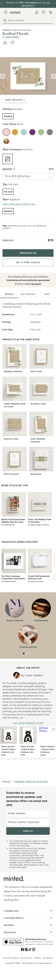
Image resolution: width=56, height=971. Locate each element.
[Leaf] (41, 132)
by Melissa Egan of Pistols (38, 524)
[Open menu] (5, 12)
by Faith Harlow (8, 524)
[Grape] (32, 132)
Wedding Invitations (13, 371)
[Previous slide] (2, 76)
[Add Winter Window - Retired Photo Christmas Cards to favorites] (53, 729)
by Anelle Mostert (9, 581)
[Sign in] (36, 12)
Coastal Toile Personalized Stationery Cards (38, 577)
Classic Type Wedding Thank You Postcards (39, 520)
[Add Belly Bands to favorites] (51, 449)
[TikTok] (30, 949)
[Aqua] (23, 132)
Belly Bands (35, 474)
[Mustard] (15, 132)
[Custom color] (6, 141)
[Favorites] (43, 12)
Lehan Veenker (12, 37)
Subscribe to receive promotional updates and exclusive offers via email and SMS (26, 799)
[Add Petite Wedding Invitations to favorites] (51, 414)
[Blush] (6, 132)
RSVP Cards (36, 371)
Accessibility (48, 958)
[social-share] (4, 42)
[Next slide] (53, 76)
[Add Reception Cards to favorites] (51, 379)
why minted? (28, 294)
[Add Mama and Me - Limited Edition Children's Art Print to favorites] (14, 729)
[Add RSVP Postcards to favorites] (24, 449)
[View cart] (50, 12)
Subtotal (7, 240)
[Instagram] (33, 949)
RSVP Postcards (11, 474)
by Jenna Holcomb (35, 581)
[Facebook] (22, 949)
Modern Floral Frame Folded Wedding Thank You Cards (13, 520)
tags (46, 294)
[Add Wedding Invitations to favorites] (24, 347)
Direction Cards (11, 439)
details (9, 294)
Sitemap (37, 958)
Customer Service (13, 918)
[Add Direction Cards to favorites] (24, 414)
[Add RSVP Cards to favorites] (51, 347)
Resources (10, 932)
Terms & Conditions (11, 958)
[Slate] (50, 132)
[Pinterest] (26, 949)
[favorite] (12, 42)
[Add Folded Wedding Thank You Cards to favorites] (24, 379)
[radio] (8, 116)
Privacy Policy (26, 958)
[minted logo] (15, 12)
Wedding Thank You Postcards (31, 781)
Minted (6, 781)
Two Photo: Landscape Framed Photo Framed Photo (13, 577)
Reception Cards (38, 404)
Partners (9, 925)
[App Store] (13, 942)
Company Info (11, 911)
